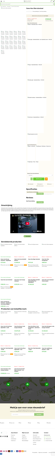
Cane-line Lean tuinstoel (6, 279)
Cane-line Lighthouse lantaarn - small (47, 349)
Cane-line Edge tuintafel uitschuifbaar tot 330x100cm (34, 281)
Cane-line (31, 19)
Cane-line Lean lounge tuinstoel (19, 280)
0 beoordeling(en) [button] (35, 11)
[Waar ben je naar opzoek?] (54, 4)
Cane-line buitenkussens (32, 23)
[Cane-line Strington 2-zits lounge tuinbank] (48, 317)
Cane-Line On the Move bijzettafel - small (6, 327)
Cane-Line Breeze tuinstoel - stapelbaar (6, 260)
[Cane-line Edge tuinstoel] (34, 250)
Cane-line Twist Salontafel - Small (7, 349)
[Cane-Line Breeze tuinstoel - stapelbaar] (7, 250)
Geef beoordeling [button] (43, 11)
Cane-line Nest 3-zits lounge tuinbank (6, 369)
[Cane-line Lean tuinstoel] (7, 270)
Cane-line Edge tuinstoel (34, 259)
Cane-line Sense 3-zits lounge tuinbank (19, 327)
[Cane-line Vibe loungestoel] (48, 250)
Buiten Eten (4, 6)
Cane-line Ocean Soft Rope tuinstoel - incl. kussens (19, 370)
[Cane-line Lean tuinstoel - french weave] (48, 270)
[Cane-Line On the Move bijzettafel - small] (7, 317)
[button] (38, 179)
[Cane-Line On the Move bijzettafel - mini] (20, 339)
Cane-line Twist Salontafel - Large (34, 349)
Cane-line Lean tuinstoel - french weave (48, 280)
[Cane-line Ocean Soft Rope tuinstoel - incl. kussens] (20, 359)
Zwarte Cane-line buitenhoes (33, 173)
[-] (32, 179)
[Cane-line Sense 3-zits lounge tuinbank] (20, 317)
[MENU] (1, 1)
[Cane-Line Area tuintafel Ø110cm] (20, 250)
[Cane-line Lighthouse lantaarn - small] (48, 339)
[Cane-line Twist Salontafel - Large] (34, 339)
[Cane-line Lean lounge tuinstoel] (20, 270)
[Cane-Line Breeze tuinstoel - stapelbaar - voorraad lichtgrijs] (7, 292)
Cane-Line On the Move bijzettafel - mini (20, 349)
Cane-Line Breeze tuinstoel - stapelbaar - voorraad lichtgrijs (6, 303)
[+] (32, 178)
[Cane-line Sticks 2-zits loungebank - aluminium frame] (34, 317)
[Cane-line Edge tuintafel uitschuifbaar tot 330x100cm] (34, 270)
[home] (1, 6)
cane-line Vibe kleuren (31, 144)
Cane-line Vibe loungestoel (45, 260)
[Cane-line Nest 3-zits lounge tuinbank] (7, 359)
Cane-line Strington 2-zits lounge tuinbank (48, 327)
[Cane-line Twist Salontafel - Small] (7, 339)
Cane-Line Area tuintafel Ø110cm (20, 260)
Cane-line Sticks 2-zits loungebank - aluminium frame (34, 327)
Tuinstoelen (8, 6)
